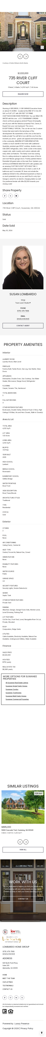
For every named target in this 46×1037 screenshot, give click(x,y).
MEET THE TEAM (9, 978)
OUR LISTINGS (8, 982)
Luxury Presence (21, 1023)
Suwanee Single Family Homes (16, 686)
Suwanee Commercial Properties (17, 699)
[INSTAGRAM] (10, 997)
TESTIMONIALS (8, 985)
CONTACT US (7, 989)
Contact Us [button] (23, 899)
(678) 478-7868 (23, 311)
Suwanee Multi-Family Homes (16, 696)
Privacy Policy (27, 1028)
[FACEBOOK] (5, 997)
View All (23, 850)
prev (20, 56)
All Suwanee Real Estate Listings (17, 683)
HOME (5, 975)
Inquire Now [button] (23, 94)
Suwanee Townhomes (13, 693)
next (25, 56)
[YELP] (22, 997)
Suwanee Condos (12, 689)
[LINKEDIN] (16, 997)
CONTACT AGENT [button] (23, 326)
